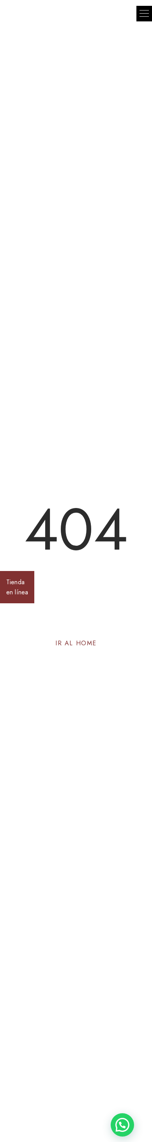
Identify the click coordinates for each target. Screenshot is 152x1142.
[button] (144, 13)
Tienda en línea (17, 587)
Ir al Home (76, 643)
